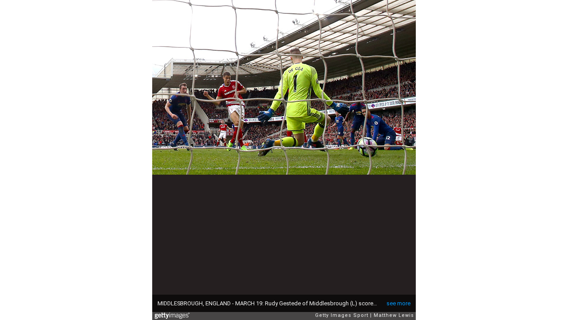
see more (398, 303)
